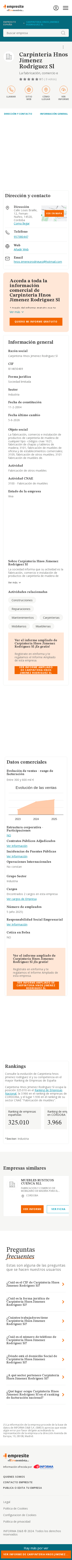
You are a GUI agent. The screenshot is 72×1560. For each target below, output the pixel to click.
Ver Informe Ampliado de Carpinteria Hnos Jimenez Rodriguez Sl (36, 670)
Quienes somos (14, 1476)
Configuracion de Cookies (19, 1515)
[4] (33, 79)
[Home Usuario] (56, 8)
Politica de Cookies (15, 1508)
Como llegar (22, 223)
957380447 (21, 237)
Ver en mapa (54, 213)
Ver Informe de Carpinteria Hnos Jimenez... (35, 1554)
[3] (29, 79)
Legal (6, 1502)
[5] (37, 79)
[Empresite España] (15, 8)
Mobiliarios (19, 626)
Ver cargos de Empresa (22, 899)
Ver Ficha (58, 1209)
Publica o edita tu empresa (22, 1488)
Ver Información (17, 846)
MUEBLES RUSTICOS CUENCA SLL (37, 1182)
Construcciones (22, 600)
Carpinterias (51, 617)
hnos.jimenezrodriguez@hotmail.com (38, 261)
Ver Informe (32, 1209)
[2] (25, 79)
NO (9, 835)
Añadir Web (21, 249)
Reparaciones (21, 609)
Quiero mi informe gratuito (36, 321)
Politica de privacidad (16, 1521)
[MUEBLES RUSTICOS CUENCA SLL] (12, 1184)
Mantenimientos (23, 617)
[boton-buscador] (63, 33)
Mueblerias (43, 626)
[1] (21, 79)
